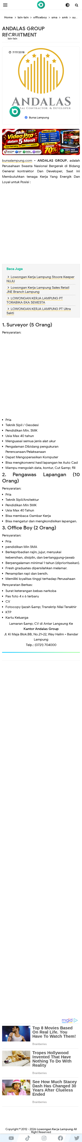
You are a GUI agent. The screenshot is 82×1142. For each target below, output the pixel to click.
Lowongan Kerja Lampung (55, 1129)
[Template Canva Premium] (41, 142)
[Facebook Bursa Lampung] (60, 1138)
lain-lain (12, 38)
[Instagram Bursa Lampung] (44, 1138)
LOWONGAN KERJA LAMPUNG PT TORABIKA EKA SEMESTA (35, 300)
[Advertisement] (41, 227)
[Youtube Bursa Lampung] (11, 1138)
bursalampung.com (17, 161)
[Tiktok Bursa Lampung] (27, 1138)
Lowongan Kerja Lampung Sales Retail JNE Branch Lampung (38, 290)
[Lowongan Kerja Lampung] (41, 5)
